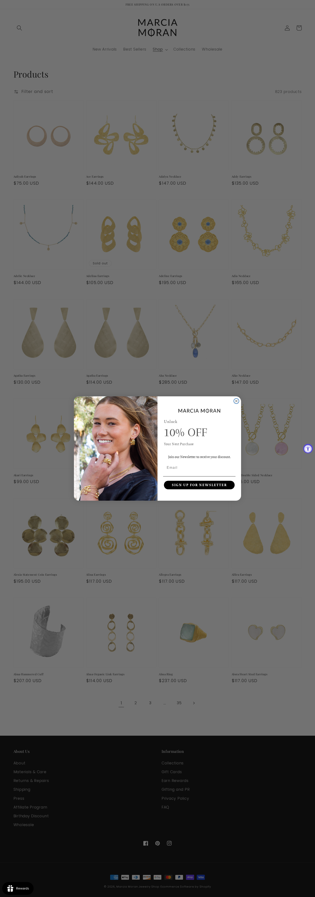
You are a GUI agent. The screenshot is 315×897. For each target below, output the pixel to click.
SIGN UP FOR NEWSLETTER (199, 485)
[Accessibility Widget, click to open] (308, 448)
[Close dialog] (236, 401)
